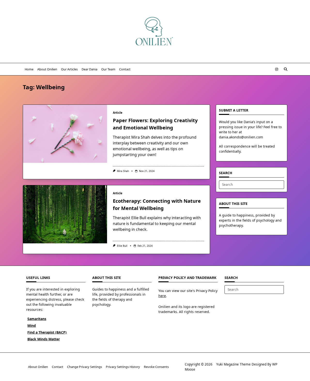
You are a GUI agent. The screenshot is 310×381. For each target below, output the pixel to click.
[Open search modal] (285, 69)
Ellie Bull (122, 245)
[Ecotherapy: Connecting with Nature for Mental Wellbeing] (65, 214)
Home (29, 69)
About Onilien (47, 69)
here (162, 295)
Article (117, 113)
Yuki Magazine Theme (233, 364)
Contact (125, 69)
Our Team (108, 69)
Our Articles (69, 69)
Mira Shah (123, 171)
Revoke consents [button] (156, 367)
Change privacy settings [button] (84, 367)
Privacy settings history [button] (123, 367)
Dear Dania (89, 69)
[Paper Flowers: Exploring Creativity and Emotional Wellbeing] (65, 134)
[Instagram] (276, 69)
